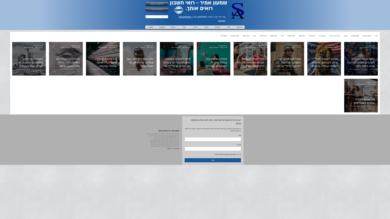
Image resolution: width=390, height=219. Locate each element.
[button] (157, 9)
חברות (345, 36)
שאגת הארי (223, 36)
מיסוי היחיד (312, 36)
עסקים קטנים (355, 36)
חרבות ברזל (322, 36)
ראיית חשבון (273, 36)
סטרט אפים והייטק (334, 36)
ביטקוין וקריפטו (367, 36)
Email (239, 145)
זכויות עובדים (291, 36)
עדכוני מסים (246, 36)
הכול (376, 36)
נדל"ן (282, 36)
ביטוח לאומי (263, 36)
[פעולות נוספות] (347, 46)
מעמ (254, 36)
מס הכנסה (302, 36)
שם (239, 135)
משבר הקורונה (235, 36)
